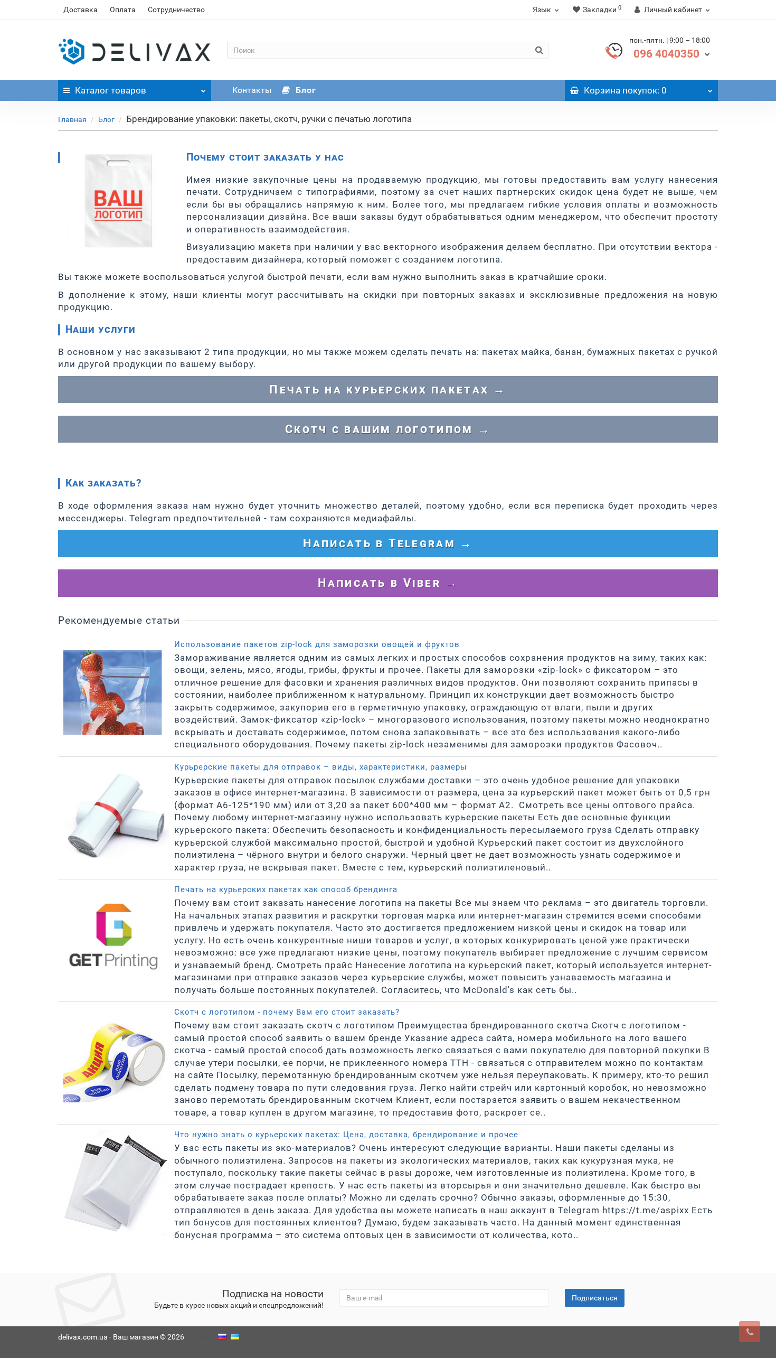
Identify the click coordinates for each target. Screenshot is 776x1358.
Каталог (110, 90)
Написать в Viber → (388, 582)
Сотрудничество (176, 9)
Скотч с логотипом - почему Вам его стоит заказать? (287, 1012)
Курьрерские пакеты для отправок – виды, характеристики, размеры (320, 767)
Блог (304, 90)
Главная (72, 119)
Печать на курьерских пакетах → (387, 389)
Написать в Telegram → (388, 543)
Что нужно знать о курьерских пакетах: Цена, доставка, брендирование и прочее (346, 1134)
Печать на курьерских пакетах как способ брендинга (286, 889)
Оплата (123, 9)
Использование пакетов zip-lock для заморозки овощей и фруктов (317, 644)
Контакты (251, 90)
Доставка (80, 9)
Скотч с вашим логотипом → (388, 429)
